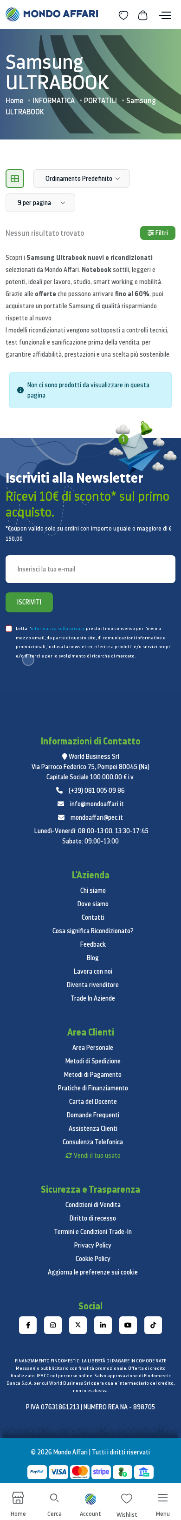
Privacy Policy (92, 1245)
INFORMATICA (53, 100)
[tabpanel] (90, 394)
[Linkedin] (103, 1325)
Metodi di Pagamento (93, 1074)
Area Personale (92, 1047)
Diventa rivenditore (93, 985)
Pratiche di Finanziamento (93, 1088)
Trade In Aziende (93, 998)
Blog (93, 958)
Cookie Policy (93, 1258)
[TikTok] (153, 1325)
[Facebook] (28, 1325)
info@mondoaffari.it (97, 804)
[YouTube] (128, 1325)
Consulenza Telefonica (93, 1142)
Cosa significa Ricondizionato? (93, 931)
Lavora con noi (93, 971)
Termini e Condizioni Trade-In (93, 1232)
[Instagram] (53, 1325)
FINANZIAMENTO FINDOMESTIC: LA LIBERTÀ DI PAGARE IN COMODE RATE (90, 1361)
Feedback (93, 944)
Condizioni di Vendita (93, 1205)
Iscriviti (29, 602)
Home (14, 100)
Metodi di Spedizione (93, 1061)
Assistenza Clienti (93, 1128)
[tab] (15, 178)
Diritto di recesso (93, 1218)
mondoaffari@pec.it (97, 817)
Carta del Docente (93, 1101)
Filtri (161, 233)
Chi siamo (93, 890)
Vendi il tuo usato (97, 1155)
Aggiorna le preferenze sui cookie (93, 1272)
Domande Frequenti (93, 1115)
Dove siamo (93, 904)
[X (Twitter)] (78, 1325)
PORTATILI (100, 100)
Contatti (93, 917)
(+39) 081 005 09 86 (97, 790)
